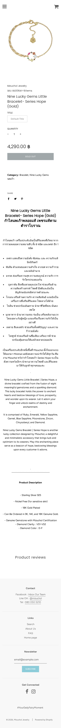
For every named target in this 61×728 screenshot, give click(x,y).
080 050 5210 (33, 602)
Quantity (12, 128)
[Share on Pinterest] (22, 199)
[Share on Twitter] (15, 199)
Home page (30, 637)
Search (30, 624)
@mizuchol (36, 598)
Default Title (17, 118)
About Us (30, 628)
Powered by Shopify (44, 720)
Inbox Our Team (37, 594)
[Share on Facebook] (9, 199)
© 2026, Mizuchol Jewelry (17, 720)
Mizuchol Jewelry (17, 85)
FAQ (30, 633)
